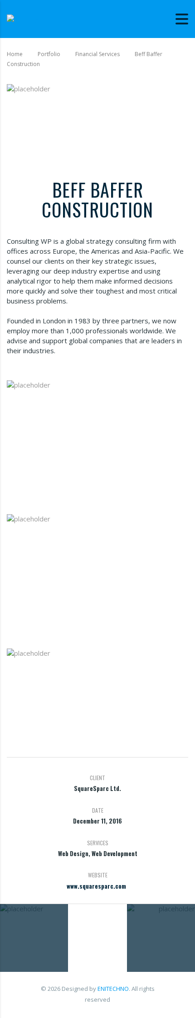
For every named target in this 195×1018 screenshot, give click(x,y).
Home (15, 54)
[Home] (25, 18)
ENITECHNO (113, 989)
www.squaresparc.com (96, 885)
